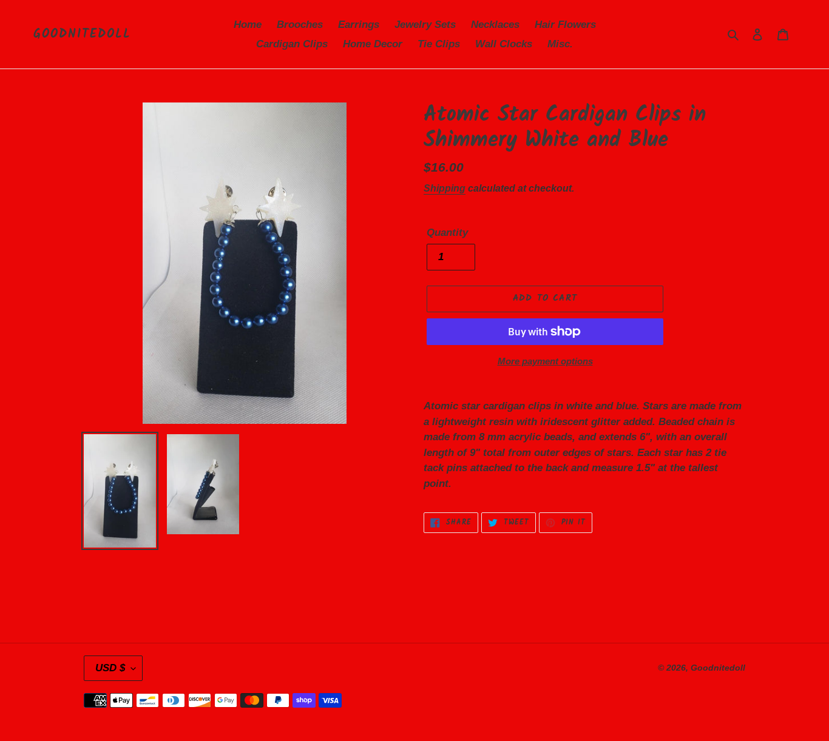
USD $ (110, 668)
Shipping (444, 188)
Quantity (447, 232)
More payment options (545, 361)
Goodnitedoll (82, 34)
